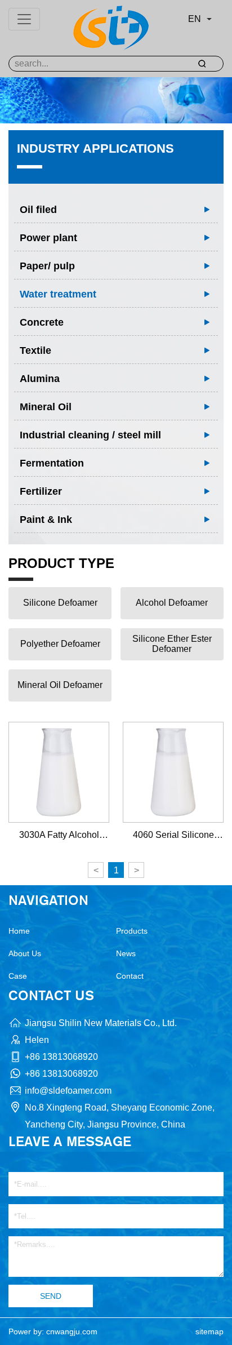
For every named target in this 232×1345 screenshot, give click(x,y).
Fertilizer (41, 491)
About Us (24, 953)
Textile (35, 350)
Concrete (42, 322)
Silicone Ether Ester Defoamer (172, 644)
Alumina (40, 378)
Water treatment (58, 294)
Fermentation (52, 463)
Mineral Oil (46, 406)
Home (19, 930)
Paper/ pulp (47, 266)
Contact (130, 975)
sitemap (209, 1331)
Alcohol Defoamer (172, 602)
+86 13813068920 (61, 1057)
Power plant (48, 237)
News (126, 953)
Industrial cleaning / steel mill (90, 435)
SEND (50, 1295)
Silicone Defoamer (60, 602)
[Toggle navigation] (24, 19)
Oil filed (38, 209)
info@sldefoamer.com (68, 1090)
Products (132, 930)
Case (17, 975)
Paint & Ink (46, 519)
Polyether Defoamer (60, 644)
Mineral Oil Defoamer (59, 685)
